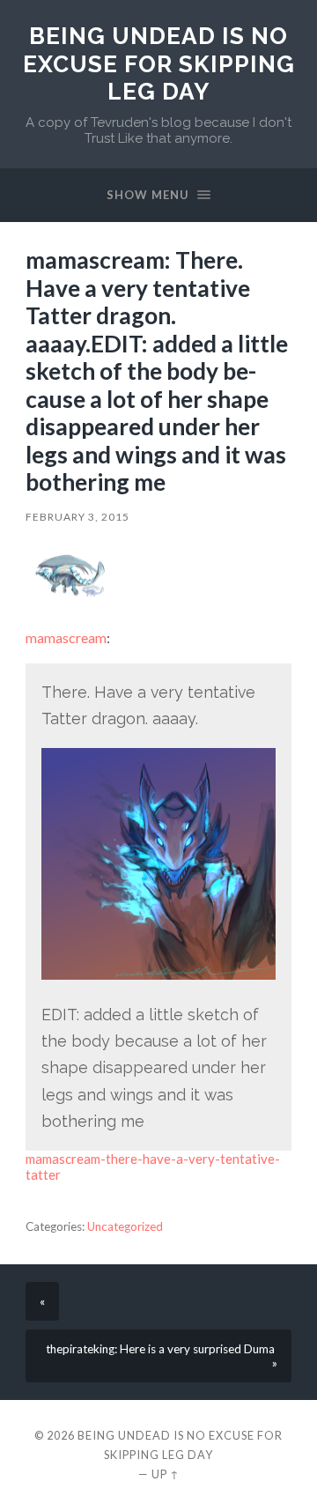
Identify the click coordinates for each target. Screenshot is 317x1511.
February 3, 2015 (77, 516)
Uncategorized (125, 1226)
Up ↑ (165, 1474)
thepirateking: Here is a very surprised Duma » (161, 1356)
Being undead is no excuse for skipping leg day (159, 63)
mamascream (66, 637)
